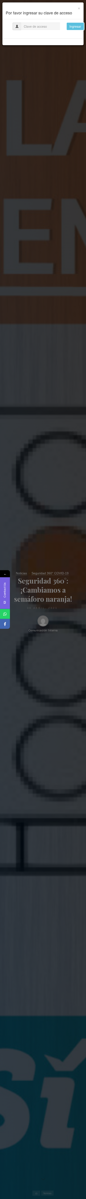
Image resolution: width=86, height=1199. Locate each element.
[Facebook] (5, 624)
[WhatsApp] (5, 614)
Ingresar (75, 26)
